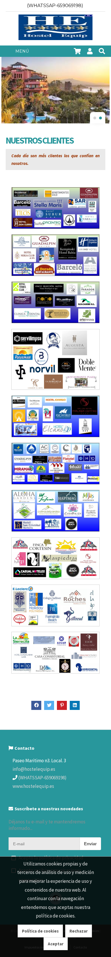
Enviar (90, 843)
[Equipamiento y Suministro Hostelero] (55, 28)
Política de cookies (40, 931)
